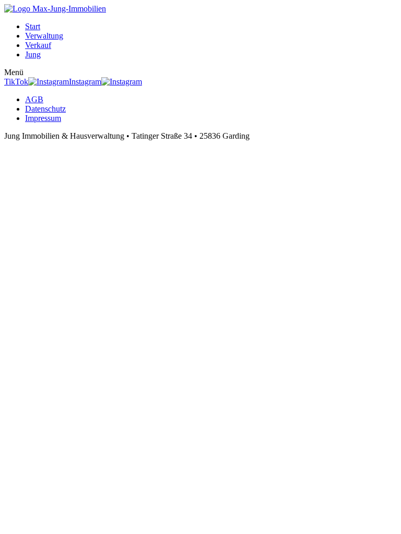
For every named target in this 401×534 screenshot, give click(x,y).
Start (32, 26)
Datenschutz (45, 108)
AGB (34, 99)
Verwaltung (44, 35)
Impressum (43, 118)
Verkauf (38, 45)
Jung (33, 54)
